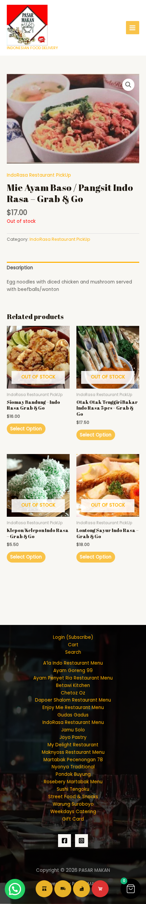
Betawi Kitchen (73, 685)
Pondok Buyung (73, 774)
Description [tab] (20, 267)
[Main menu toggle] (132, 27)
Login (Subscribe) (73, 637)
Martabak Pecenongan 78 (73, 759)
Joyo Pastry (73, 737)
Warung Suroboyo (73, 804)
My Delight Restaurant (73, 745)
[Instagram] (81, 840)
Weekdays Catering (73, 811)
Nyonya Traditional (73, 767)
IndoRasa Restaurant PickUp (39, 175)
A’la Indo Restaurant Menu (73, 663)
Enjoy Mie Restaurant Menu (73, 707)
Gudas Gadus (73, 715)
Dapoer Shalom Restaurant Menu (73, 700)
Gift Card (73, 819)
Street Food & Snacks (73, 796)
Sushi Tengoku (73, 789)
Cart (73, 645)
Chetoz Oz (73, 693)
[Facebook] (64, 840)
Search (73, 652)
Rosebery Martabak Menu (73, 782)
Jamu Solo (73, 730)
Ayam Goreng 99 (73, 670)
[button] (128, 85)
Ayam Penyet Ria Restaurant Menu (73, 678)
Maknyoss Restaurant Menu (73, 752)
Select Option (26, 429)
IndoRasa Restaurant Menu (73, 722)
